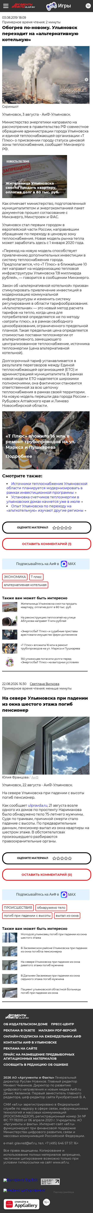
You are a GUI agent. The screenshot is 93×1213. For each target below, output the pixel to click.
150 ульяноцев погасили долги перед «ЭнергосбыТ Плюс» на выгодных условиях (50, 660)
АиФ (34, 777)
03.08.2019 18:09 (14, 18)
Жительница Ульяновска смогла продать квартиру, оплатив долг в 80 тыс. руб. (49, 605)
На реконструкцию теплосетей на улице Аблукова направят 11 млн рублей (48, 619)
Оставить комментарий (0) (47, 875)
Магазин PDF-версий (57, 1030)
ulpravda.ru (37, 805)
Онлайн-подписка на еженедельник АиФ (42, 1036)
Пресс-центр (62, 1024)
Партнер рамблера (63, 1192)
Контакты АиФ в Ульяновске (30, 1042)
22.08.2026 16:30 (14, 684)
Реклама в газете (19, 1030)
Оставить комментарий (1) (46, 544)
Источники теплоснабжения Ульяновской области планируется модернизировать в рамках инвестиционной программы (46, 488)
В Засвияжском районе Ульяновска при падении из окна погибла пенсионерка (54, 949)
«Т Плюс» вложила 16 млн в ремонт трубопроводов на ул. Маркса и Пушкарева (40, 441)
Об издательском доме (25, 1024)
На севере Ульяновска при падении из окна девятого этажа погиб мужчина (50, 963)
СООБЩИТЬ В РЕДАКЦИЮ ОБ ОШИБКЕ (35, 1065)
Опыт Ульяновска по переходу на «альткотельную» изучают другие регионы (44, 508)
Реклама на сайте (20, 1048)
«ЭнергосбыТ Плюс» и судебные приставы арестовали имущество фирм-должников (49, 633)
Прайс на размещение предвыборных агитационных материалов (38, 1056)
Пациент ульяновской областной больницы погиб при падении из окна (51, 991)
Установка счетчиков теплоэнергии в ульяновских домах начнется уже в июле (43, 499)
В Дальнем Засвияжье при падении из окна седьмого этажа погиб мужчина (50, 977)
